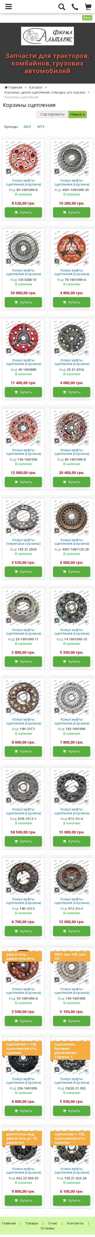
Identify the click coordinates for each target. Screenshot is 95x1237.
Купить (25, 212)
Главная (9, 1223)
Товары (31, 1223)
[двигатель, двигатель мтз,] (23, 966)
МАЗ (27, 126)
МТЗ (40, 126)
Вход (87, 17)
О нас (52, 1223)
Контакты (75, 1223)
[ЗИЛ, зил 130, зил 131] (71, 966)
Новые (76, 114)
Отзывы (47, 1228)
